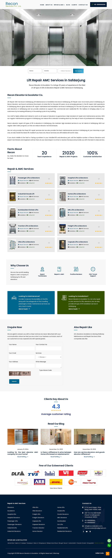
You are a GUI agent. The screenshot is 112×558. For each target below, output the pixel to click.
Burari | (66, 543)
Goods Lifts (61, 511)
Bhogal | (61, 543)
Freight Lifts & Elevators (77, 226)
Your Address (13, 362)
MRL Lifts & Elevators (76, 210)
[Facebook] (83, 532)
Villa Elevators (37, 511)
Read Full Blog (21, 457)
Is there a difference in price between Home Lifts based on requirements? (56, 453)
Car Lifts (60, 524)
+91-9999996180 (99, 5)
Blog (68, 5)
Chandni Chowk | (81, 543)
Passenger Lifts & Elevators (29, 178)
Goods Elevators (63, 514)
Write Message (41, 362)
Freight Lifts (36, 514)
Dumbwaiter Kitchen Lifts (28, 210)
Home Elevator (37, 531)
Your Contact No (41, 344)
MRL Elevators (62, 518)
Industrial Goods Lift (26, 194)
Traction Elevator (38, 528)
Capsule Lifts (36, 521)
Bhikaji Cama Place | (52, 543)
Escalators (11, 511)
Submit (14, 381)
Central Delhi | (72, 543)
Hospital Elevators (13, 518)
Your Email (12, 353)
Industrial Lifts (12, 528)
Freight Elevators (38, 518)
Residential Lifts (62, 528)
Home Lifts (60, 507)
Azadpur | (24, 543)
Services (38, 353)
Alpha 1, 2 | (18, 543)
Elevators (10, 507)
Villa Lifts (35, 507)
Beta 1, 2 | (36, 543)
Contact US (31, 183)
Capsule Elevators (38, 524)
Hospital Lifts (11, 514)
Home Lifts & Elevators (77, 194)
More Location (99, 543)
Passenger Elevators (14, 524)
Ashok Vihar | (11, 543)
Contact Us (83, 5)
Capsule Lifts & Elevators (78, 242)
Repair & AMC (59, 5)
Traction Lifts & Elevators (28, 226)
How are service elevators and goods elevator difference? (89, 453)
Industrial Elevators (14, 531)
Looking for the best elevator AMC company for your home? (22, 453)
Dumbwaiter (61, 521)
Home (42, 5)
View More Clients (56, 488)
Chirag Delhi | (90, 543)
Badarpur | (30, 543)
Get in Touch (23, 309)
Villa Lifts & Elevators (26, 242)
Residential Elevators (64, 531)
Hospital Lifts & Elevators (78, 178)
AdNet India (99, 553)
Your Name (12, 344)
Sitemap (56, 553)
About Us (49, 5)
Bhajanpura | (43, 543)
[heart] (49, 179)
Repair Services (24, 180)
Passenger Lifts (12, 521)
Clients (74, 5)
